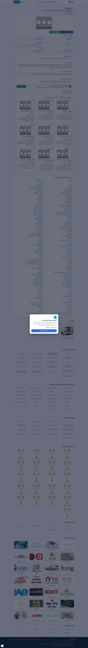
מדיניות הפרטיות (54, 327)
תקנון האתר (48, 327)
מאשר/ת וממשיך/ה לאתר (44, 330)
